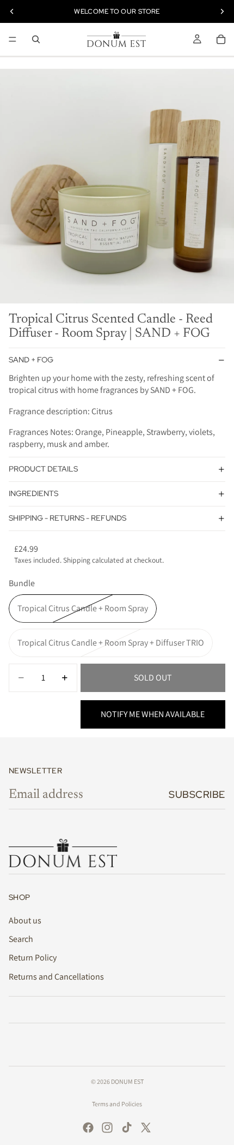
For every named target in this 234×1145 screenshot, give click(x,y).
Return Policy (33, 957)
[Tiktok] (126, 1127)
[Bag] (221, 39)
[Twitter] (145, 1127)
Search (21, 939)
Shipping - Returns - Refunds (67, 518)
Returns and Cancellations (56, 976)
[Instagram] (107, 1127)
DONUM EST (127, 1081)
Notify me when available (153, 714)
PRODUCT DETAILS (43, 469)
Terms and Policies (117, 1104)
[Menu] (12, 39)
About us (25, 920)
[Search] (36, 39)
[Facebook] (88, 1127)
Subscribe (197, 794)
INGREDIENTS (33, 493)
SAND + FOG (31, 360)
